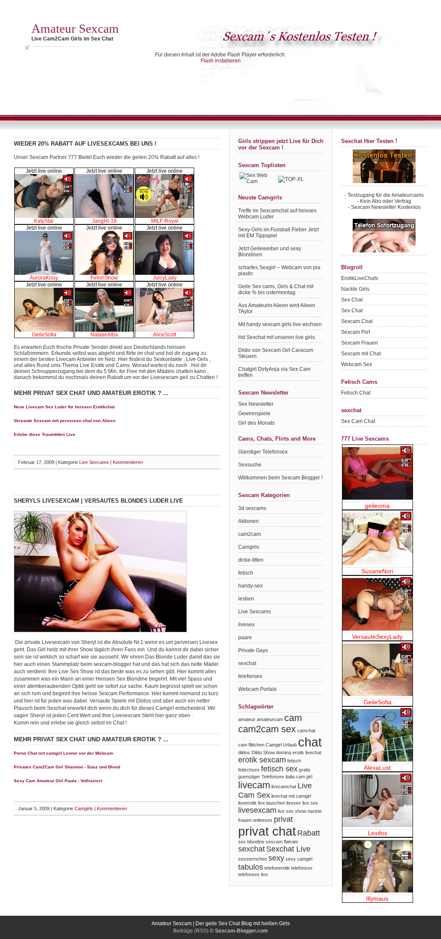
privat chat (267, 831)
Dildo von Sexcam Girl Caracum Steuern (275, 353)
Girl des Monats (256, 423)
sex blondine (251, 841)
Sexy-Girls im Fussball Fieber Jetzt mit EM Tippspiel (278, 233)
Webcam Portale (257, 689)
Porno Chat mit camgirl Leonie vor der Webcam (63, 753)
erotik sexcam (262, 760)
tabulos (250, 867)
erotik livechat (306, 752)
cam (293, 717)
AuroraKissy (44, 278)
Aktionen (248, 521)
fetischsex (249, 769)
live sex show (292, 811)
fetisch (245, 573)
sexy (276, 858)
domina (283, 752)
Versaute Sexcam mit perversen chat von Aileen (64, 420)
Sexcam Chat (357, 321)
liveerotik (247, 802)
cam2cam (249, 534)
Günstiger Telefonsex (263, 452)
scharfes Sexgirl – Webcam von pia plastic (279, 270)
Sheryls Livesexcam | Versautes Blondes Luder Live (98, 500)
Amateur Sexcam (75, 28)
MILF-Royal (164, 221)
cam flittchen (251, 744)
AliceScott (164, 335)
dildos (244, 752)
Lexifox (377, 833)
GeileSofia (44, 335)
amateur (246, 719)
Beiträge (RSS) (190, 931)
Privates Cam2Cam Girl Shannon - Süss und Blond (67, 767)
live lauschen (271, 802)
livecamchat (283, 786)
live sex (310, 802)
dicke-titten (251, 560)
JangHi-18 (104, 221)
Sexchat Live (288, 849)
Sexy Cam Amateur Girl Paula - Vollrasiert (58, 780)
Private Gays (253, 650)
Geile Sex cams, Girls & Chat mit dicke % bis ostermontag (276, 289)
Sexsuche (249, 465)
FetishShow (104, 278)
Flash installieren (221, 61)
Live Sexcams (94, 462)
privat (283, 819)
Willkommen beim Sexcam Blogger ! (280, 478)
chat (310, 742)
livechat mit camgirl (291, 796)
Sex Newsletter (255, 404)
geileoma (377, 505)
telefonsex (250, 676)
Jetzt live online (44, 171)
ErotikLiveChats (359, 278)
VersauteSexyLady (377, 636)
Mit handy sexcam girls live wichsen (280, 324)
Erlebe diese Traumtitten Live (44, 434)
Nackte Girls (355, 289)
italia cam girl (299, 776)
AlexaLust (377, 767)
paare (245, 637)
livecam (254, 785)
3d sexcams (252, 508)
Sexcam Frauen (359, 343)
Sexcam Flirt (355, 332)
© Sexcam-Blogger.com (239, 931)
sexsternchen (252, 858)
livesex (246, 625)
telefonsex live (253, 874)
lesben (246, 599)
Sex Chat (352, 300)
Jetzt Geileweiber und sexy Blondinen (269, 252)
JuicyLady (165, 278)
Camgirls (84, 808)
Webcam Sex (356, 364)
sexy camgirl (299, 858)
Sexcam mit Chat (361, 354)
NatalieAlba (104, 335)
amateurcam (270, 719)
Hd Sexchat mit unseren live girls (276, 337)
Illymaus (377, 898)
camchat (306, 730)
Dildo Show (263, 752)
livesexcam (257, 810)
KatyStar (44, 221)
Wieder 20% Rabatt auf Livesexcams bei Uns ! (85, 143)
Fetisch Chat (355, 393)
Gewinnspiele (254, 413)
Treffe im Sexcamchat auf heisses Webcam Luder (277, 214)
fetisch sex (279, 769)
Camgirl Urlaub (281, 744)
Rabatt (308, 833)
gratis (305, 769)
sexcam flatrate (282, 841)
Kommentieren (128, 462)
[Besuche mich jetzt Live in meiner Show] (44, 216)
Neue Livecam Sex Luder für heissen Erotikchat (64, 406)
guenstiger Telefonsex (261, 776)
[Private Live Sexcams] (100, 631)
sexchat (247, 663)
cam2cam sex (267, 729)
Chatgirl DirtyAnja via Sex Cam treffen (274, 372)
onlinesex (263, 820)
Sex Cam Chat (358, 421)
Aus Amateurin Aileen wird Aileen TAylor (276, 308)
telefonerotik (277, 868)
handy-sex (250, 586)
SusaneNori (377, 571)
